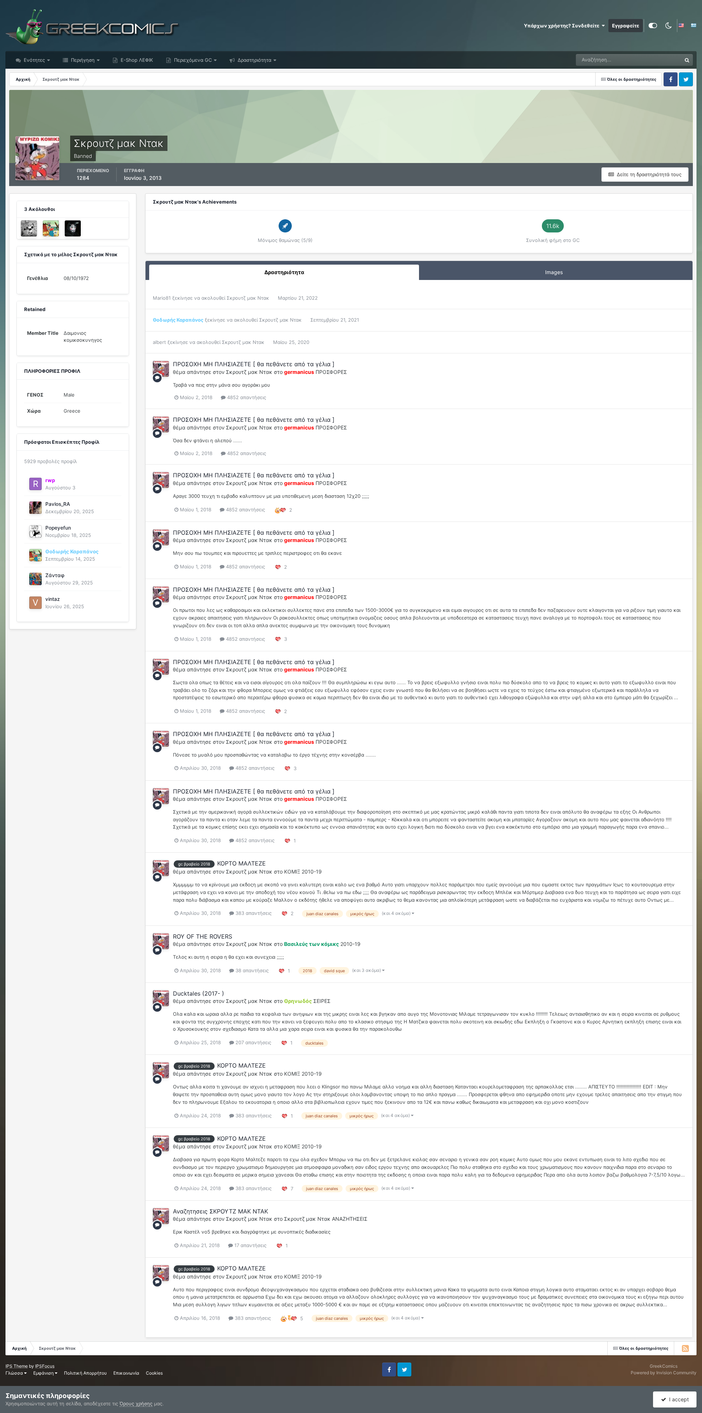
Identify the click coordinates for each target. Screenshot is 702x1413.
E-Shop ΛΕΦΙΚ (136, 60)
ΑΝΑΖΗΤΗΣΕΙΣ (349, 1219)
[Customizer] (653, 25)
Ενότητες (34, 60)
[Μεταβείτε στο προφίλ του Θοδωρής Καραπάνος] (51, 228)
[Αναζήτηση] (687, 60)
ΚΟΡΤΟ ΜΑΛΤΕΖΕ (241, 863)
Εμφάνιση (44, 1373)
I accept (677, 1399)
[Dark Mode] (668, 25)
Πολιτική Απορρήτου (85, 1373)
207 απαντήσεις (252, 1042)
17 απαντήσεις (250, 1245)
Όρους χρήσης (136, 1403)
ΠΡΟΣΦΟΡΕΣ (331, 372)
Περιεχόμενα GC (192, 60)
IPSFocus (44, 1366)
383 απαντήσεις (253, 913)
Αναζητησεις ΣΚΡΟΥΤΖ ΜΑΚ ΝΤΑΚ (220, 1211)
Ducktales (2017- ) (198, 993)
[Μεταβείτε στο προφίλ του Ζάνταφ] (35, 579)
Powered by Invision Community (664, 1372)
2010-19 (312, 871)
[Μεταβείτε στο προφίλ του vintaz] (35, 602)
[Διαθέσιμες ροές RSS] (685, 1348)
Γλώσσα (14, 1373)
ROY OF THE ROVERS (202, 936)
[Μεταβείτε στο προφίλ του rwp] (35, 484)
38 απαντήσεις (251, 970)
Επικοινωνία (126, 1373)
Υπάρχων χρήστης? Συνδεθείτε (562, 26)
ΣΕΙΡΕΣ (322, 1001)
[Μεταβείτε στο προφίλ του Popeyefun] (35, 531)
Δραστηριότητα (253, 60)
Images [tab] (554, 272)
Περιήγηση (82, 60)
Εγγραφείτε (625, 26)
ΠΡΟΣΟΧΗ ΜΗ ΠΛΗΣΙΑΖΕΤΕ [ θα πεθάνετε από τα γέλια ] (254, 364)
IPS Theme (16, 1366)
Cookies (154, 1373)
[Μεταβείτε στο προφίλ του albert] (29, 228)
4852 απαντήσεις (246, 397)
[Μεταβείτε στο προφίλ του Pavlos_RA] (35, 507)
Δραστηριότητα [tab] (284, 272)
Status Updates (655, 59)
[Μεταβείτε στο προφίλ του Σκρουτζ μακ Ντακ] (161, 369)
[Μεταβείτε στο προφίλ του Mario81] (73, 228)
